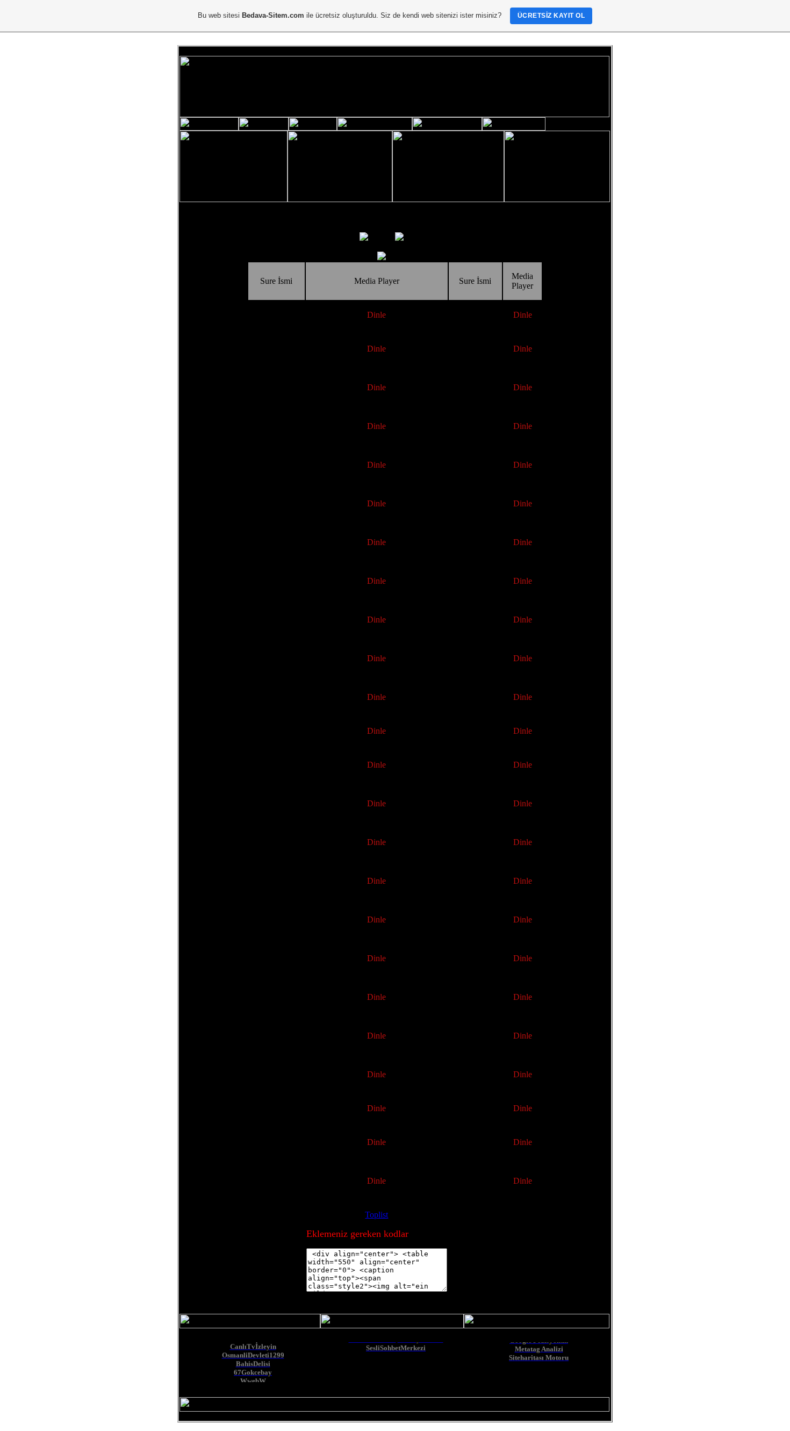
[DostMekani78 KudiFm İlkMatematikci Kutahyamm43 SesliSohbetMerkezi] (395, 1381)
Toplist (376, 1214)
